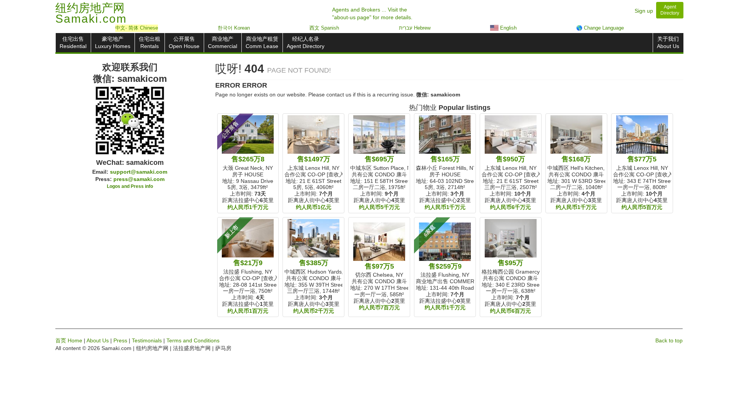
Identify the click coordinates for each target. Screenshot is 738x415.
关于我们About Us (668, 42)
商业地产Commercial (222, 42)
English (508, 28)
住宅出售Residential (73, 42)
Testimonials (147, 340)
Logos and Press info (130, 186)
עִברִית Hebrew (414, 28)
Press (120, 340)
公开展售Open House (184, 42)
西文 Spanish (324, 28)
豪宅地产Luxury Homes (112, 42)
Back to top (669, 340)
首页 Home (68, 340)
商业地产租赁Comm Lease (262, 42)
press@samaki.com (139, 179)
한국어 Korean (234, 28)
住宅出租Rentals (149, 42)
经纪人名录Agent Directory (305, 42)
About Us (97, 340)
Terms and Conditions (192, 340)
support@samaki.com (138, 172)
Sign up (644, 11)
